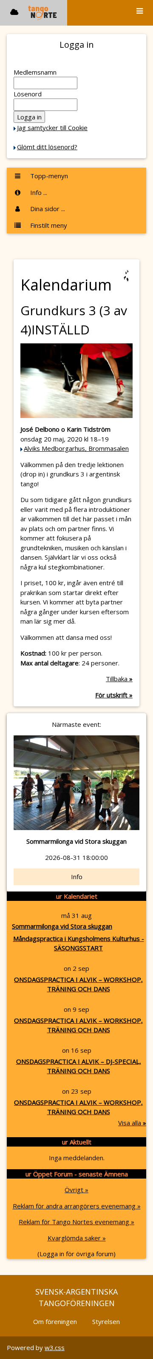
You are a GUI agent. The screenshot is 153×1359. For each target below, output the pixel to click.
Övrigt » (76, 1189)
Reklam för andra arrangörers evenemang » (77, 1206)
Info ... (37, 192)
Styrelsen (106, 1321)
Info (76, 876)
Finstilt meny (47, 225)
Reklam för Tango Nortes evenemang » (76, 1221)
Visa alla (132, 1122)
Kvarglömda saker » (77, 1238)
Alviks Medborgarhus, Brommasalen (76, 448)
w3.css (55, 1347)
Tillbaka (119, 678)
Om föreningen (55, 1321)
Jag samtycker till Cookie (52, 127)
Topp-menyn (48, 175)
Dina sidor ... (46, 208)
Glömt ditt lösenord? (47, 146)
